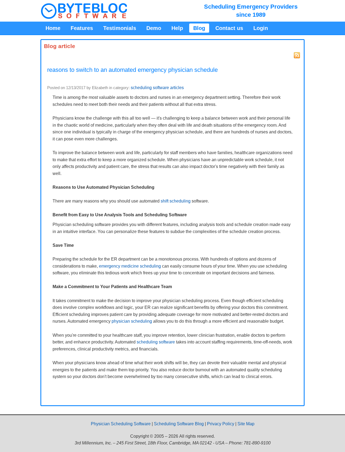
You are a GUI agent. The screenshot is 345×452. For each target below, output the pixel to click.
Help (177, 28)
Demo (153, 28)
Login (260, 28)
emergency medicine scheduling (130, 266)
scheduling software (156, 342)
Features (82, 28)
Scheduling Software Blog (179, 423)
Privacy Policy (220, 423)
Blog (199, 28)
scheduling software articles (157, 87)
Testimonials (119, 28)
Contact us (229, 28)
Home (53, 28)
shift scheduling (176, 201)
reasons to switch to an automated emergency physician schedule (132, 69)
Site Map (245, 423)
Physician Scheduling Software (121, 423)
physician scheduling (132, 321)
